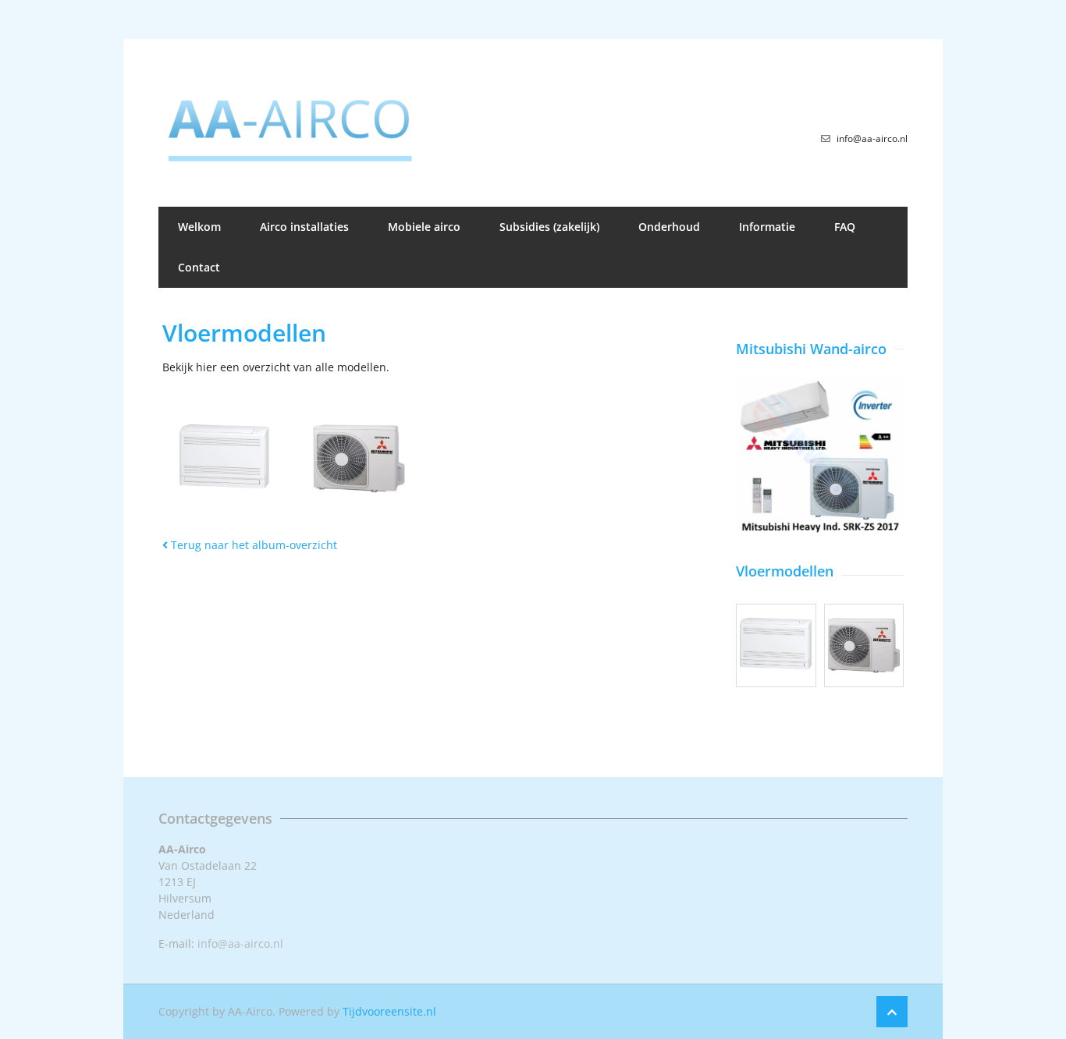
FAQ (844, 226)
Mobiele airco (424, 226)
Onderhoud (669, 226)
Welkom (199, 226)
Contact (199, 267)
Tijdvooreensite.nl (389, 1011)
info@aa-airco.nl (240, 943)
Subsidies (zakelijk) (549, 226)
